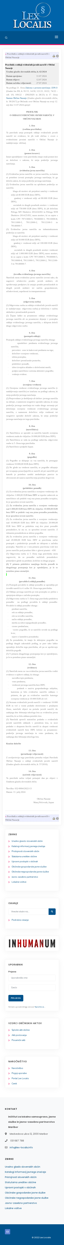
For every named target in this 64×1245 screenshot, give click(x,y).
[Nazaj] (57, 55)
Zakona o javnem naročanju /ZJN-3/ (41, 87)
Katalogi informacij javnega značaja (28, 846)
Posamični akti (18, 1040)
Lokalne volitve (19, 882)
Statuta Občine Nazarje (16, 98)
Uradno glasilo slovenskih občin (27, 841)
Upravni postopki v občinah (25, 861)
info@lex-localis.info (21, 1147)
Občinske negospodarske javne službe (30, 871)
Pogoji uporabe (19, 1073)
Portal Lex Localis (20, 1078)
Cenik (14, 1083)
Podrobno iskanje (20, 920)
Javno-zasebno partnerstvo (25, 877)
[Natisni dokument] (54, 55)
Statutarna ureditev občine (24, 856)
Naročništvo (17, 1068)
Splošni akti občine (21, 1030)
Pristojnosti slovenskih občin (25, 851)
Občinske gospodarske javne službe (29, 866)
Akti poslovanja (19, 1035)
